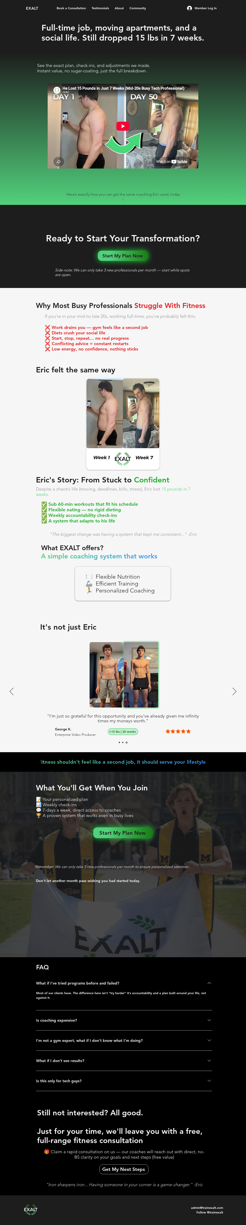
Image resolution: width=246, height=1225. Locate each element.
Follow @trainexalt (209, 1212)
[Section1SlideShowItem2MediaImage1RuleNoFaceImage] (123, 742)
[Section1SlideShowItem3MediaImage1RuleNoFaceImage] (126, 742)
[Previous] (11, 692)
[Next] (234, 692)
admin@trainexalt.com (207, 1208)
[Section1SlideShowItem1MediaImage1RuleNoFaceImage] (120, 742)
